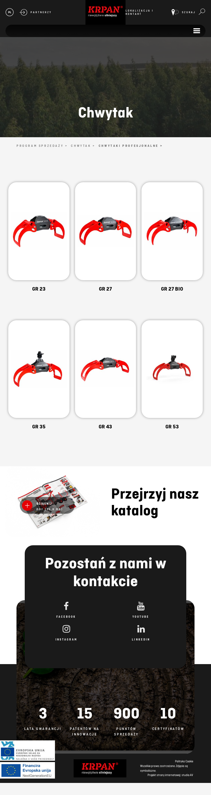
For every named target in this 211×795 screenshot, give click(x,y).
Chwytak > (83, 146)
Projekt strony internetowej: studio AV (170, 775)
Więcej (38, 243)
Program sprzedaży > (42, 146)
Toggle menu (196, 31)
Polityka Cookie (184, 761)
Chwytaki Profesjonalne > (131, 146)
